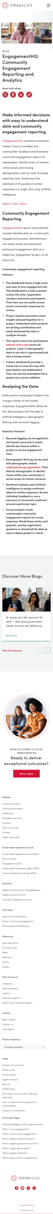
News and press (10, 988)
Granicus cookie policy (13, 1110)
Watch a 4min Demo (14, 203)
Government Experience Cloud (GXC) (20, 853)
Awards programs (11, 997)
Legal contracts (10, 1079)
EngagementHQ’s (12, 141)
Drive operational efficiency (16, 925)
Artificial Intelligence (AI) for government (22, 1124)
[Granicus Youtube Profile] (22, 1188)
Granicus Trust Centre (13, 1065)
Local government (11, 803)
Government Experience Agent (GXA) (20, 868)
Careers (6, 993)
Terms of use (8, 1069)
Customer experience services (17, 899)
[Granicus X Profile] (34, 1188)
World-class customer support (17, 1002)
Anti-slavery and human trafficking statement (19, 1095)
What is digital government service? (20, 1143)
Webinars (7, 957)
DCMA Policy (8, 1088)
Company (7, 983)
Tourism (6, 832)
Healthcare (8, 813)
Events (5, 961)
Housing (6, 822)
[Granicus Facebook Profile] (16, 1188)
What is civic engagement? (15, 1129)
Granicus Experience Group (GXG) (19, 873)
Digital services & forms (13, 894)
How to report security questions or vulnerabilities (20, 1103)
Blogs (5, 952)
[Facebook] (13, 95)
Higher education (11, 837)
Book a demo (26, 773)
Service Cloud (9, 858)
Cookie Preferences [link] (26, 1205)
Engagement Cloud (12, 863)
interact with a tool (17, 344)
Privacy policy (9, 1074)
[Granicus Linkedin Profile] (28, 1188)
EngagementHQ (12, 228)
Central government (12, 808)
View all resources (12, 650)
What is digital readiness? (14, 1152)
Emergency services (12, 817)
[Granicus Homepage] (25, 1178)
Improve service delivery (14, 916)
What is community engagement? (19, 1133)
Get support (8, 1029)
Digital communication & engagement (21, 889)
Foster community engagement (18, 921)
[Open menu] (48, 5)
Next (48, 650)
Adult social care (10, 827)
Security (6, 1084)
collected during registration (23, 467)
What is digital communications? (18, 1138)
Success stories (9, 947)
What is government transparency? (20, 1157)
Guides (5, 966)
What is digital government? (16, 1148)
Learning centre (10, 942)
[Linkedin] (21, 95)
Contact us (7, 1024)
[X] (5, 95)
